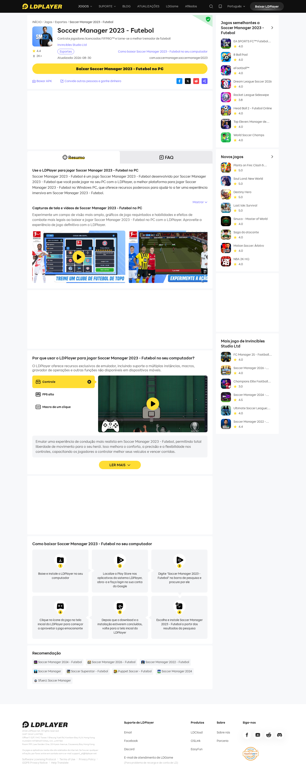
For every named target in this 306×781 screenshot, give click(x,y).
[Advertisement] (120, 120)
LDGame (172, 6)
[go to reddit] (269, 735)
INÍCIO (37, 22)
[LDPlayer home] (42, 6)
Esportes (61, 22)
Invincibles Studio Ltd (72, 45)
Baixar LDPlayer (267, 6)
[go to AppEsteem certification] (251, 754)
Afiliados (191, 6)
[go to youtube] (258, 735)
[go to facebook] (247, 735)
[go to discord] (279, 735)
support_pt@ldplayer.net (84, 753)
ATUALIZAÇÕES (148, 6)
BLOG (126, 6)
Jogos (48, 22)
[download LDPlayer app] (220, 6)
